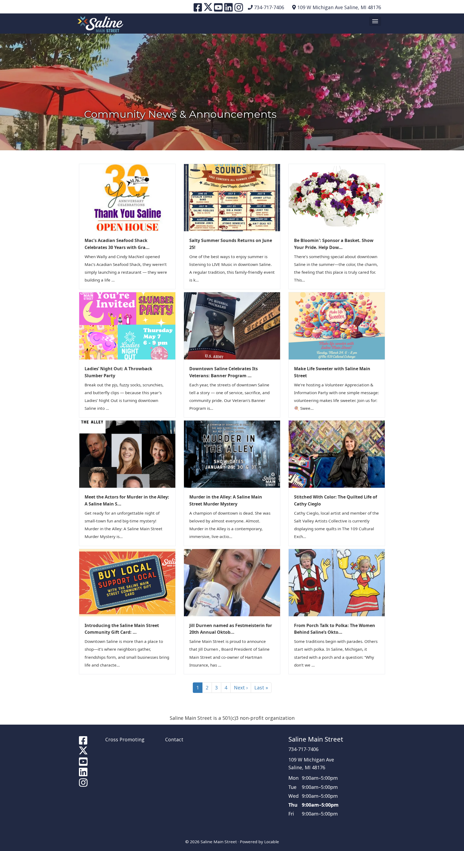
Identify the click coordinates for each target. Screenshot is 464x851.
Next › (241, 687)
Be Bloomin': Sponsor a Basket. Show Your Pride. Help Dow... (334, 243)
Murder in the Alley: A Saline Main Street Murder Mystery (225, 500)
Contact (174, 739)
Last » (261, 687)
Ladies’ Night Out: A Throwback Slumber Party (118, 372)
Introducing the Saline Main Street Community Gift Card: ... (122, 628)
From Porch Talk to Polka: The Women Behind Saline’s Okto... (334, 628)
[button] (375, 21)
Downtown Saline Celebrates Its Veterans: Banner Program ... (223, 372)
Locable (271, 841)
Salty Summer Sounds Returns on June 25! (230, 243)
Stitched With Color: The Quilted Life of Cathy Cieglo (335, 500)
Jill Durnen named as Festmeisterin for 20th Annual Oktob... (230, 628)
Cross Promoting (124, 739)
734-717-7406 (269, 7)
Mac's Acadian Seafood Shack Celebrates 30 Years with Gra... (117, 243)
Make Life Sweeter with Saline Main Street (332, 372)
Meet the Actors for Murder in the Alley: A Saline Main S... (127, 500)
